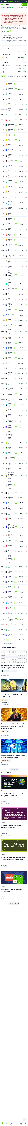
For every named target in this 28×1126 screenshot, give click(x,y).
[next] (23, 639)
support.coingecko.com (10, 21)
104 (19, 639)
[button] (14, 769)
